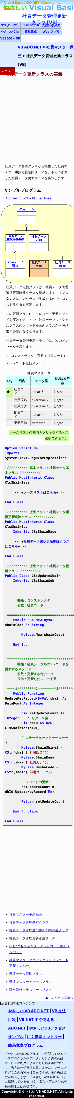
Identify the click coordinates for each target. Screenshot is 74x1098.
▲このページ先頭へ (59, 998)
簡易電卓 (30, 32)
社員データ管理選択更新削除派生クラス (38, 930)
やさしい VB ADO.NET (28, 1010)
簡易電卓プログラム (25, 1045)
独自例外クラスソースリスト (30, 990)
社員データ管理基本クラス (29, 922)
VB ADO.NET (30, 47)
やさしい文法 (10, 32)
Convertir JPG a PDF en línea (28, 198)
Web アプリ (51, 32)
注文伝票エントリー (44, 1036)
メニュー (7, 71)
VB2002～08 (10, 38)
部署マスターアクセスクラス (30, 982)
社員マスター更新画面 (25, 914)
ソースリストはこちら (39, 492)
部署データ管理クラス (25, 974)
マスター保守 (10, 25)
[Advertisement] (37, 120)
